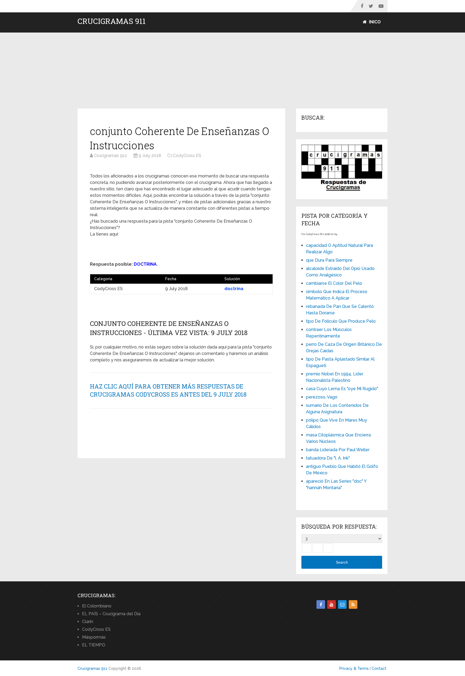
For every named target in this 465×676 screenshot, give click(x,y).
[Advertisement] (233, 70)
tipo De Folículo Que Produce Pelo (341, 321)
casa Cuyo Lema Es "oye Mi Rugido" (342, 388)
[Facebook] (320, 604)
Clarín (87, 621)
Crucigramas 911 (112, 21)
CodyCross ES (96, 629)
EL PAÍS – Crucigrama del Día (111, 613)
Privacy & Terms (354, 668)
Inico (374, 21)
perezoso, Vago (321, 397)
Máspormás (94, 637)
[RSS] (353, 604)
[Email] (342, 604)
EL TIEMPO (93, 644)
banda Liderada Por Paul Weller (337, 449)
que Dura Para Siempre (329, 260)
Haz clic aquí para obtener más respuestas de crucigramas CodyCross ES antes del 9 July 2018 (168, 390)
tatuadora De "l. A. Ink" (328, 458)
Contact (379, 668)
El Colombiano (96, 606)
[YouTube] (331, 604)
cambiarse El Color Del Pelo (334, 283)
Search (342, 562)
